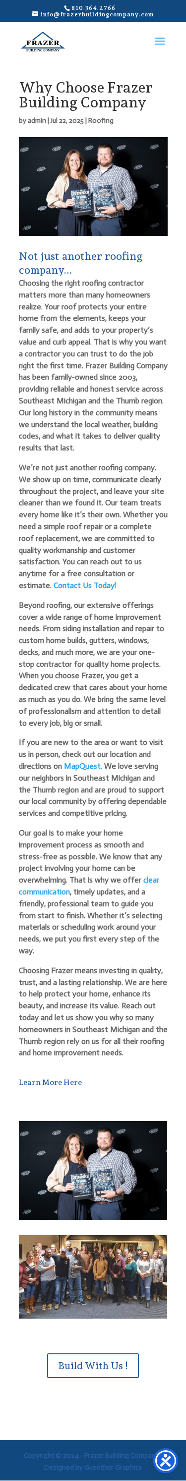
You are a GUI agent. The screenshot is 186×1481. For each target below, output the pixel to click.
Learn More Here (50, 1082)
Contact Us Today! (85, 585)
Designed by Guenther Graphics (93, 1467)
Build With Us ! (93, 1366)
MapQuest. (83, 766)
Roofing (101, 120)
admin (37, 120)
